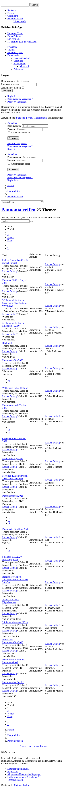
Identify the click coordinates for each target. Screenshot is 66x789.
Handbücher (19, 63)
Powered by (25, 746)
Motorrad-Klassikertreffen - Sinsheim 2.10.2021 (14, 477)
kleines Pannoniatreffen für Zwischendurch (15, 261)
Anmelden (6, 91)
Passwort (6, 84)
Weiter (10, 237)
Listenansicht (20, 21)
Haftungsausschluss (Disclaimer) (23, 777)
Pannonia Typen (15, 52)
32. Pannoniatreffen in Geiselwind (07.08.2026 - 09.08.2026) (14, 303)
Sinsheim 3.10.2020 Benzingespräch (12, 558)
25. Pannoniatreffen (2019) (15, 622)
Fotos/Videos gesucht (12, 458)
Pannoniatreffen (15, 18)
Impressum (12, 771)
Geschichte (12, 15)
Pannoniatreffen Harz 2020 (15, 529)
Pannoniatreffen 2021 (12, 495)
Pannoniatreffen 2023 (12, 360)
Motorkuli (24, 66)
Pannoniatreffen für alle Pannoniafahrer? (13, 661)
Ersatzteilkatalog (21, 58)
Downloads (13, 55)
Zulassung (18, 69)
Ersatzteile (12, 47)
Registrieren (13, 96)
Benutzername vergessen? (20, 99)
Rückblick (7, 343)
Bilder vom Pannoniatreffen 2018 (12, 641)
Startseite (11, 10)
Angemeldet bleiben (11, 87)
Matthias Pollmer (22, 785)
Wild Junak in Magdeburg (14, 388)
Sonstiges (18, 60)
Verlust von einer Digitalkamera (10, 601)
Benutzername (8, 81)
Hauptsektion (40, 117)
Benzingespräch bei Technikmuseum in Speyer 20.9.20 (15, 579)
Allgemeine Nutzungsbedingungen (24, 774)
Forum (10, 13)
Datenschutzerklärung (18, 768)
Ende (9, 240)
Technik (11, 49)
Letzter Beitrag (9, 271)
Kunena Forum (39, 746)
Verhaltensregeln (15, 780)
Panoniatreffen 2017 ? (13, 682)
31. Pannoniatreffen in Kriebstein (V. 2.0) (13, 324)
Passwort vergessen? (17, 101)
